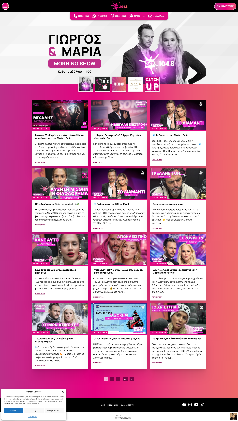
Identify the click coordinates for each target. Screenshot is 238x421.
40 (125, 379)
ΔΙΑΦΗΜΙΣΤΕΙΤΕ (127, 405)
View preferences (54, 410)
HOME (102, 405)
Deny (34, 410)
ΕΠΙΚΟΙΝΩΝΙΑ (112, 405)
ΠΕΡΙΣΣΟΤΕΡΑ (40, 162)
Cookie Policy (32, 416)
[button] (62, 392)
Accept (13, 410)
